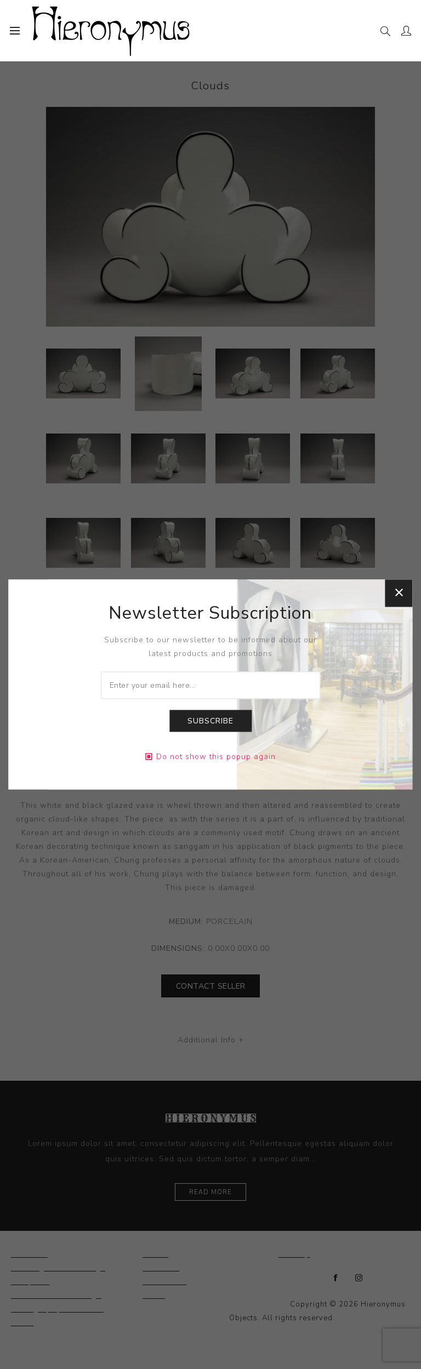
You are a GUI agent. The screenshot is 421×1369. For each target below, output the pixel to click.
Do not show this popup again (216, 757)
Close (399, 593)
